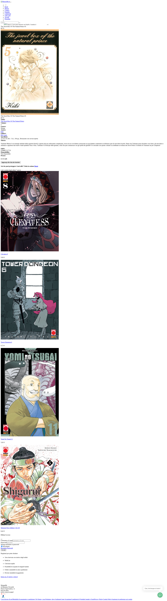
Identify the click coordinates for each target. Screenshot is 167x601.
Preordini (7, 19)
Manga (7, 8)
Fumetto (7, 12)
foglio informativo (42, 24)
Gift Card (7, 15)
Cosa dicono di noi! (7, 599)
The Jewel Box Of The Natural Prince (12, 121)
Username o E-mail (7, 540)
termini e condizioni (54, 24)
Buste (6, 7)
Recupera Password (7, 548)
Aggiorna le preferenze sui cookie (122, 599)
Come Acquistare (66, 599)
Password (4, 542)
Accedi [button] (7, 17)
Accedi (3, 550)
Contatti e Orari (89, 599)
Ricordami (6, 546)
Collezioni (8, 14)
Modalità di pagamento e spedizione (24, 599)
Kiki (2, 131)
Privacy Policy (98, 599)
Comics (7, 10)
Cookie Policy (107, 599)
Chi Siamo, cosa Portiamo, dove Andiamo (48, 599)
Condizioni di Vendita (78, 599)
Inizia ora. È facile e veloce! (9, 577)
